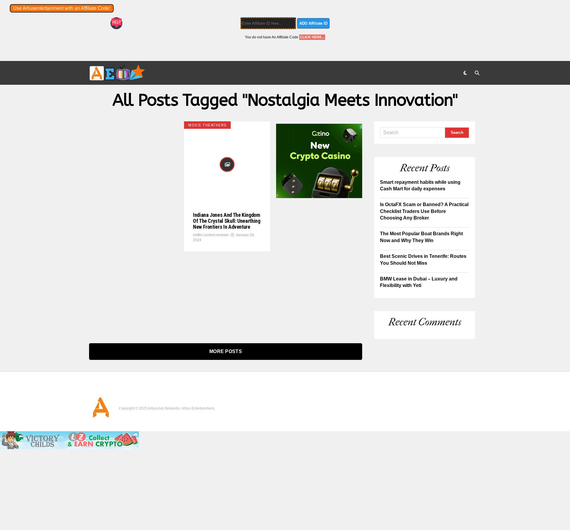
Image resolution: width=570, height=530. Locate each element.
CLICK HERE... (312, 37)
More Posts (225, 351)
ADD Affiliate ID (313, 23)
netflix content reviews (211, 235)
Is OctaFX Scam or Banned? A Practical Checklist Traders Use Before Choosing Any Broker (424, 211)
